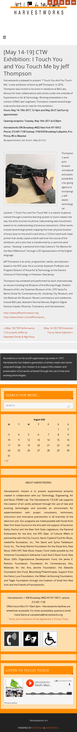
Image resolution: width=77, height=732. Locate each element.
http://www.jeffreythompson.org (21, 312)
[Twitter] (67, 2)
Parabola (37, 727)
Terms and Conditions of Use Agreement (30, 619)
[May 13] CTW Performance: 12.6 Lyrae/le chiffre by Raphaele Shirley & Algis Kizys (19, 332)
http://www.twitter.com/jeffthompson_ (24, 317)
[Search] (68, 406)
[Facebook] (55, 2)
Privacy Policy (61, 619)
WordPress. (52, 727)
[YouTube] (49, 2)
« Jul (6, 460)
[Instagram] (61, 2)
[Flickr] (73, 2)
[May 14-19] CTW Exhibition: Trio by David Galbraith (58, 330)
